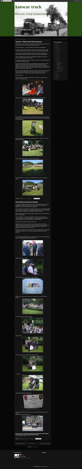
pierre (22, 454)
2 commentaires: (29, 198)
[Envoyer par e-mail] (34, 198)
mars (57, 52)
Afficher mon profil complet (25, 457)
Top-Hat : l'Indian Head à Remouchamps (29, 42)
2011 (56, 45)
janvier (57, 49)
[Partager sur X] (36, 198)
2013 (56, 73)
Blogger (47, 466)
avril (57, 54)
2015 (56, 76)
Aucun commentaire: (30, 438)
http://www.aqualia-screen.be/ (21, 435)
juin (57, 57)
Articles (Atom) (35, 446)
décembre (58, 71)
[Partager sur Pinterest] (39, 198)
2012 (56, 47)
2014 (56, 74)
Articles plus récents (20, 443)
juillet (57, 59)
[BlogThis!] (35, 198)
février (57, 50)
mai (57, 56)
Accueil (32, 443)
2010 (56, 44)
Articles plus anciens (45, 443)
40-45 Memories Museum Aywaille (27, 202)
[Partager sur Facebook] (38, 198)
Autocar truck (28, 6)
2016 (56, 78)
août (57, 61)
